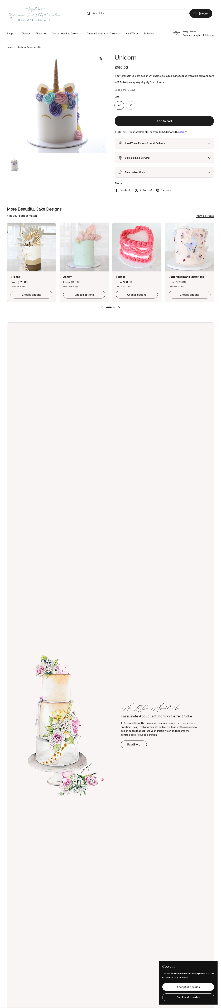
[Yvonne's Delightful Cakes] (34, 13)
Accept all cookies (188, 987)
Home (10, 47)
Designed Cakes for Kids (29, 47)
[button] (193, 33)
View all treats (205, 215)
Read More (133, 744)
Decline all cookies (188, 997)
